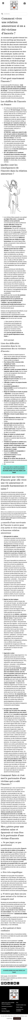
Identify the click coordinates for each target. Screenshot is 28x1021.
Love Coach (11, 340)
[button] (3, 3)
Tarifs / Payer (19, 1007)
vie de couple (16, 232)
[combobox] (14, 13)
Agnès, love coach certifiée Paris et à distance (8, 1003)
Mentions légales (6, 1011)
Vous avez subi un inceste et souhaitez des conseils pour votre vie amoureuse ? (14, 469)
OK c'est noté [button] (17, 1018)
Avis (17, 1002)
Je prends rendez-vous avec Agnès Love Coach (14, 971)
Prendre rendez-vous (21, 1004)
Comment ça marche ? (7, 1006)
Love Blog (4, 1008)
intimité (13, 403)
